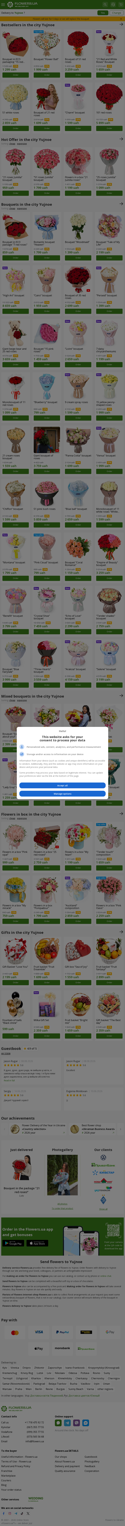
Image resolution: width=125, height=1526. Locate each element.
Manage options (62, 793)
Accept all (62, 785)
